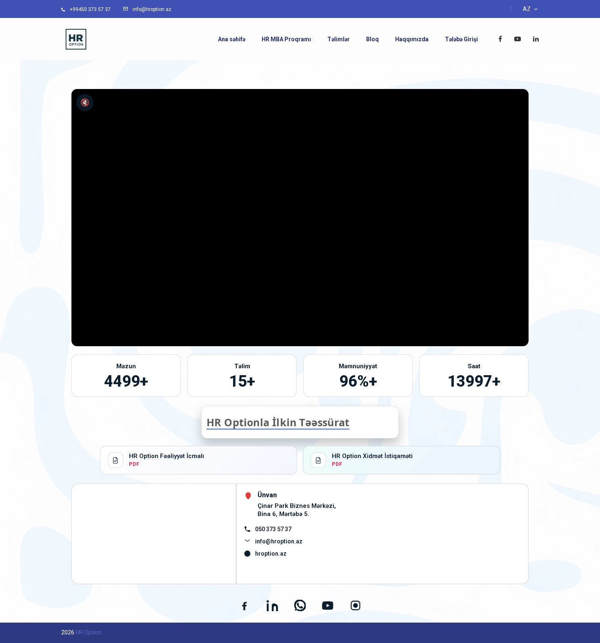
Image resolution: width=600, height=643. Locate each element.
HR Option (88, 632)
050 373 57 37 (273, 529)
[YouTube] (327, 605)
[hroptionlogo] (76, 39)
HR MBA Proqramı (286, 39)
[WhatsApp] (300, 605)
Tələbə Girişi (461, 39)
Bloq (372, 39)
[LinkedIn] (272, 605)
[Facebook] (244, 605)
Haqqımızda (412, 39)
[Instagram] (355, 605)
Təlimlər (338, 39)
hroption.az (271, 553)
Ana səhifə (231, 39)
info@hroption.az (278, 541)
